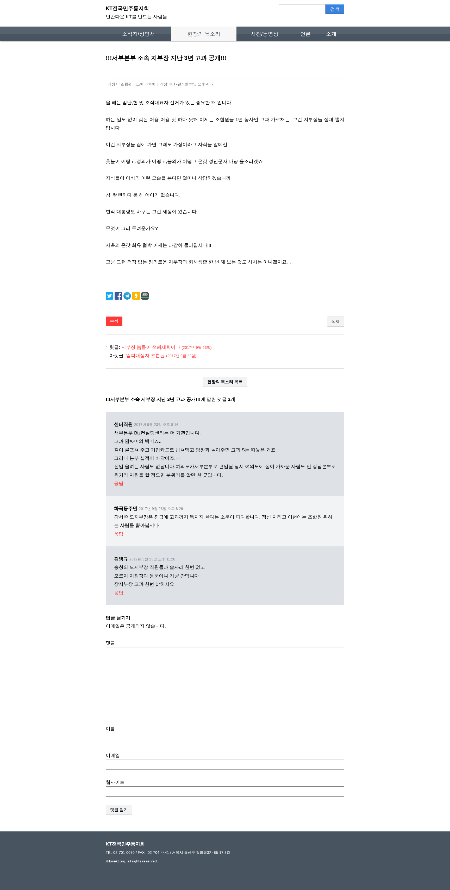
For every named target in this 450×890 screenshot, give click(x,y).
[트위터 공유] (110, 295)
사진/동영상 (264, 34)
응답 (118, 483)
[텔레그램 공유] (127, 295)
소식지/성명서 (138, 34)
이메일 (113, 755)
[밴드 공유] (145, 295)
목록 (225, 382)
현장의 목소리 (204, 34)
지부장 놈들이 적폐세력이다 (166, 347)
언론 (305, 34)
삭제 (336, 321)
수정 (114, 321)
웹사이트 (115, 782)
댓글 (110, 643)
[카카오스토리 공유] (136, 295)
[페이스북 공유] (119, 295)
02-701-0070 (124, 852)
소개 (331, 34)
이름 (110, 728)
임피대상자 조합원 (161, 355)
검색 (335, 9)
